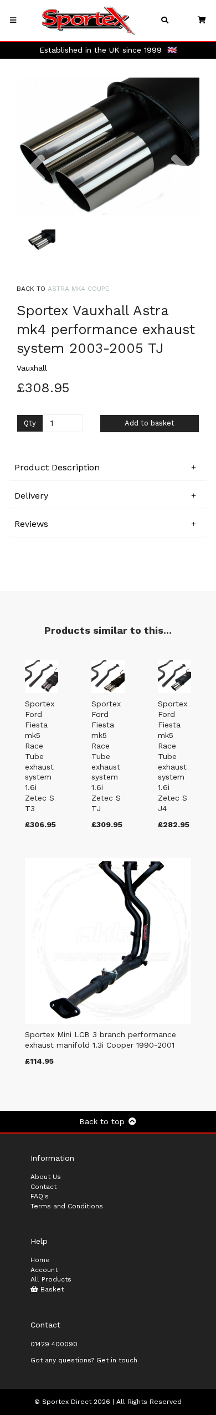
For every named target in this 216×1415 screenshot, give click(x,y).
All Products (50, 1279)
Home (40, 1260)
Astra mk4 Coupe (78, 289)
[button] (36, 180)
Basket (51, 1289)
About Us (45, 1177)
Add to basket (149, 423)
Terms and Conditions (66, 1206)
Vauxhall (32, 367)
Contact (43, 1187)
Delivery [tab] (31, 495)
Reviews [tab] (31, 524)
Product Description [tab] (57, 467)
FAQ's (39, 1196)
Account (44, 1270)
